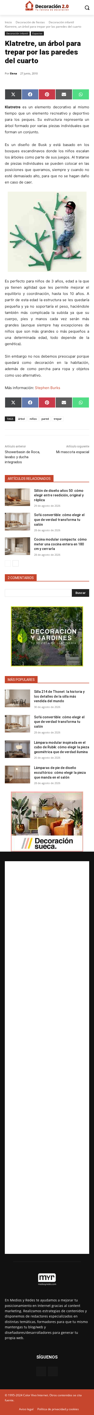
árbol (21, 419)
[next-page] (16, 563)
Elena (13, 73)
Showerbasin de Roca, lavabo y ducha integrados (22, 457)
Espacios (37, 33)
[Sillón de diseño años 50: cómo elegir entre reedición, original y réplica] (17, 497)
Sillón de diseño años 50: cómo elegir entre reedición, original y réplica (59, 495)
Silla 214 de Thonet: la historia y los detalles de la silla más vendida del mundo (59, 696)
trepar (58, 419)
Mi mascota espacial (72, 452)
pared (45, 419)
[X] (53, 1371)
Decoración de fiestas (30, 22)
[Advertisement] (47, 1057)
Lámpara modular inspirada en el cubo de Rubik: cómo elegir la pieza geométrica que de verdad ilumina (61, 747)
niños (33, 419)
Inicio (8, 22)
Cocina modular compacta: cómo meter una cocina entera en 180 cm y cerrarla (60, 544)
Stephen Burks (47, 387)
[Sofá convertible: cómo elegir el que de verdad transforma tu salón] (17, 522)
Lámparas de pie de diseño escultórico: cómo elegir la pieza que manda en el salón (60, 772)
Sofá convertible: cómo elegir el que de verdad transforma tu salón (59, 519)
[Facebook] (41, 1371)
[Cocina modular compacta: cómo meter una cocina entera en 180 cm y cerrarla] (17, 546)
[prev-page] (8, 563)
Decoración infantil (61, 22)
